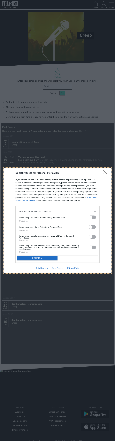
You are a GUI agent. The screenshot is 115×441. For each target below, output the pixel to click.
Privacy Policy (73, 268)
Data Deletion (42, 268)
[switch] (92, 217)
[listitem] (57, 211)
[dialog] (57, 220)
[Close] (106, 173)
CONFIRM (37, 258)
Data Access (57, 268)
